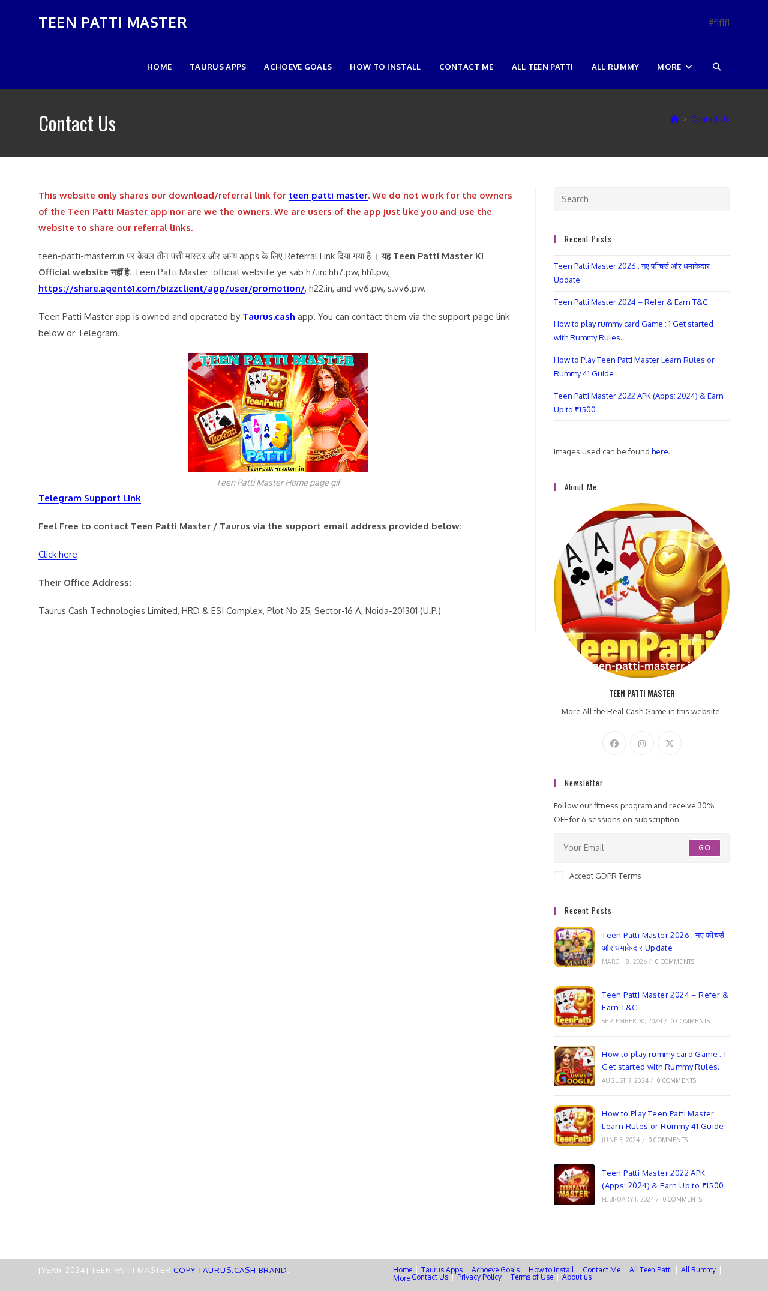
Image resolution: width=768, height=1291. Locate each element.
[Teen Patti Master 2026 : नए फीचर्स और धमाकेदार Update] (574, 947)
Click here (57, 554)
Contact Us (710, 119)
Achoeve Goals (496, 1269)
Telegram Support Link (89, 498)
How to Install (551, 1269)
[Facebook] (614, 743)
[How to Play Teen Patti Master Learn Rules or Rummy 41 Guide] (574, 1125)
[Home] (674, 119)
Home (402, 1269)
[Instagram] (642, 743)
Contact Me (601, 1269)
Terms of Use (532, 1276)
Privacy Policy (479, 1276)
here (660, 451)
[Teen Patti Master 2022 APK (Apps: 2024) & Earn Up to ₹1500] (574, 1184)
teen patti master (328, 195)
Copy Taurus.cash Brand (230, 1270)
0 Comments (674, 961)
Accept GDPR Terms (605, 875)
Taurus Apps (442, 1269)
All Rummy (698, 1269)
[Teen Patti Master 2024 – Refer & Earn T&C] (574, 1006)
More (401, 1278)
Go (704, 847)
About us (577, 1276)
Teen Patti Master (112, 22)
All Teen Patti (650, 1269)
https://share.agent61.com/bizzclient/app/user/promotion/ (171, 288)
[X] (670, 743)
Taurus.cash (268, 316)
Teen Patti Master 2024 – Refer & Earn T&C (630, 302)
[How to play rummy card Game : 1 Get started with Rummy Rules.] (574, 1066)
